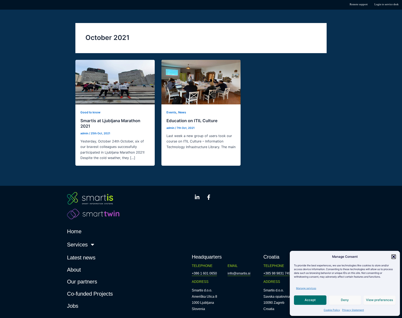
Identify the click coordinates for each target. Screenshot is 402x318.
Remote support (359, 4)
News (182, 112)
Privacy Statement (353, 310)
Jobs (72, 306)
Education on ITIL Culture (192, 120)
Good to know (90, 112)
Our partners (82, 282)
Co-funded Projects (90, 294)
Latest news (81, 257)
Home (74, 231)
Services (77, 244)
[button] (394, 257)
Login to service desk (386, 4)
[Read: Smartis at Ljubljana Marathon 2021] (115, 82)
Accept (310, 300)
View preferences (379, 300)
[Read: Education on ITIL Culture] (201, 82)
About (74, 270)
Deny (345, 300)
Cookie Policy (332, 310)
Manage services (306, 288)
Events (171, 112)
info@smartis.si (239, 273)
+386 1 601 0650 (204, 273)
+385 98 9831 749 (276, 273)
